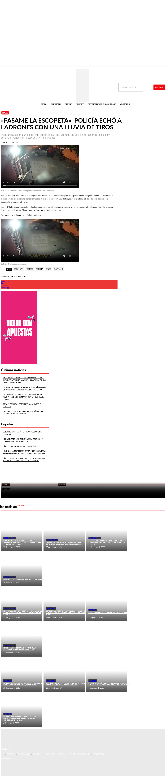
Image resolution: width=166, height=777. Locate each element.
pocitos (29, 269)
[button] (9, 84)
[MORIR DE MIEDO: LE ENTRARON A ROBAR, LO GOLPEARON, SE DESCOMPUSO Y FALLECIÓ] (21, 639)
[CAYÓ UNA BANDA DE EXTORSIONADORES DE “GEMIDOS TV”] (106, 603)
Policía (39, 269)
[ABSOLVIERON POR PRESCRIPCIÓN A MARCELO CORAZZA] (21, 568)
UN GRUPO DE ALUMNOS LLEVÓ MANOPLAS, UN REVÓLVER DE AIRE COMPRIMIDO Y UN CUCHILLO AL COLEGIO (24, 397)
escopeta (18, 269)
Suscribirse (159, 87)
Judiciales (9, 538)
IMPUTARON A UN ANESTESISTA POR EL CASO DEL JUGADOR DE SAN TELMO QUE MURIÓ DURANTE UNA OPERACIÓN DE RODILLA (24, 380)
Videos (5, 113)
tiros (48, 269)
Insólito (51, 608)
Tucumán (58, 269)
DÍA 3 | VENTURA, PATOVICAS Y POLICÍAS (19, 446)
